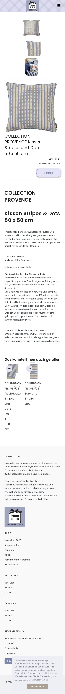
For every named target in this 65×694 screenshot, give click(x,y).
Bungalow (13, 473)
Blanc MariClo (25, 473)
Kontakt (9, 592)
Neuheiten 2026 (13, 540)
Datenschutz (11, 648)
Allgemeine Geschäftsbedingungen (23, 638)
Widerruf (9, 643)
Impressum (10, 653)
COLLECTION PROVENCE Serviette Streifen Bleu (33, 393)
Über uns (9, 582)
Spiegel (8, 554)
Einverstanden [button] (37, 687)
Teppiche (10, 550)
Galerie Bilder (11, 564)
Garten (8, 587)
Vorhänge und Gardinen (17, 559)
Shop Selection (12, 545)
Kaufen (48, 173)
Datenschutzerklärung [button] (37, 680)
